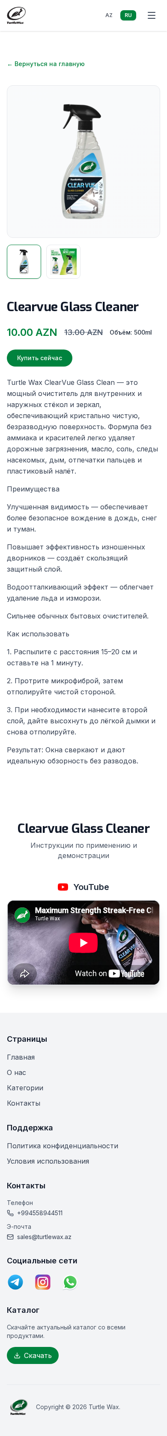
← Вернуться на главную (46, 63)
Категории (25, 1088)
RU (128, 15)
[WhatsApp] (70, 1282)
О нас (16, 1072)
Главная (21, 1057)
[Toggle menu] (151, 15)
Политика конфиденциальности (62, 1145)
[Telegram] (15, 1282)
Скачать (38, 1355)
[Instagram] (42, 1282)
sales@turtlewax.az (44, 1236)
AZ (109, 15)
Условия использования (48, 1161)
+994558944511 (40, 1212)
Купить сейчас (39, 357)
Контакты (23, 1103)
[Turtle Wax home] (16, 15)
